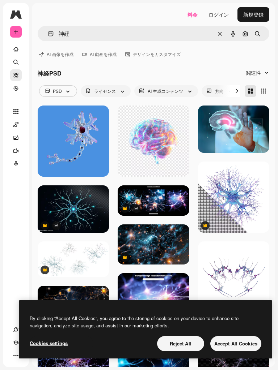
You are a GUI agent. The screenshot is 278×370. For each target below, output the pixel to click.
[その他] (16, 355)
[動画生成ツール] (16, 150)
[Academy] (16, 342)
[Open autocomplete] (48, 33)
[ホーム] (16, 49)
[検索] (16, 62)
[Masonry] (250, 91)
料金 (193, 14)
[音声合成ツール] (16, 163)
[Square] (263, 91)
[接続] (16, 329)
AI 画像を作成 (60, 54)
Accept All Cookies (235, 343)
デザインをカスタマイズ (157, 54)
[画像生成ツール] (16, 137)
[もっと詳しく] (16, 88)
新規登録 (253, 14)
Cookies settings (49, 343)
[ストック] (16, 75)
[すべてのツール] (16, 111)
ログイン (218, 14)
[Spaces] (16, 124)
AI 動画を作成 (103, 54)
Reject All (180, 343)
